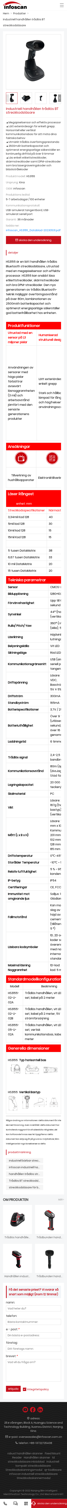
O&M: (9, 188)
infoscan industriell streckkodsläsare (33, 1474)
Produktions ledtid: (18, 195)
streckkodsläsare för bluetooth (26, 1187)
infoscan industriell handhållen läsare (26, 1167)
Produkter (19, 13)
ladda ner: (12, 225)
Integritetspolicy (38, 1389)
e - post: (12, 1329)
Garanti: (11, 219)
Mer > (61, 1199)
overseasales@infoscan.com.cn (40, 1437)
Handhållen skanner (37, 1457)
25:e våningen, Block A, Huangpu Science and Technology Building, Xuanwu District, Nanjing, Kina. (33, 1427)
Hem (6, 13)
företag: (12, 1343)
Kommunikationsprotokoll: (23, 205)
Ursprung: (12, 182)
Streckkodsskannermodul (33, 1478)
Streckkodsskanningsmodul (24, 1470)
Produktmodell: (16, 176)
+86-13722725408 (40, 1443)
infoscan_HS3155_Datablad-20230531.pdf (33, 230)
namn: (10, 1303)
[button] (59, 98)
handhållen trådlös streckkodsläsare (26, 1174)
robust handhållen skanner (25, 1453)
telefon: (11, 1316)
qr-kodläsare (53, 1470)
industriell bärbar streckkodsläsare (26, 1160)
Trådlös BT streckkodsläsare (26, 1181)
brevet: (12, 1356)
